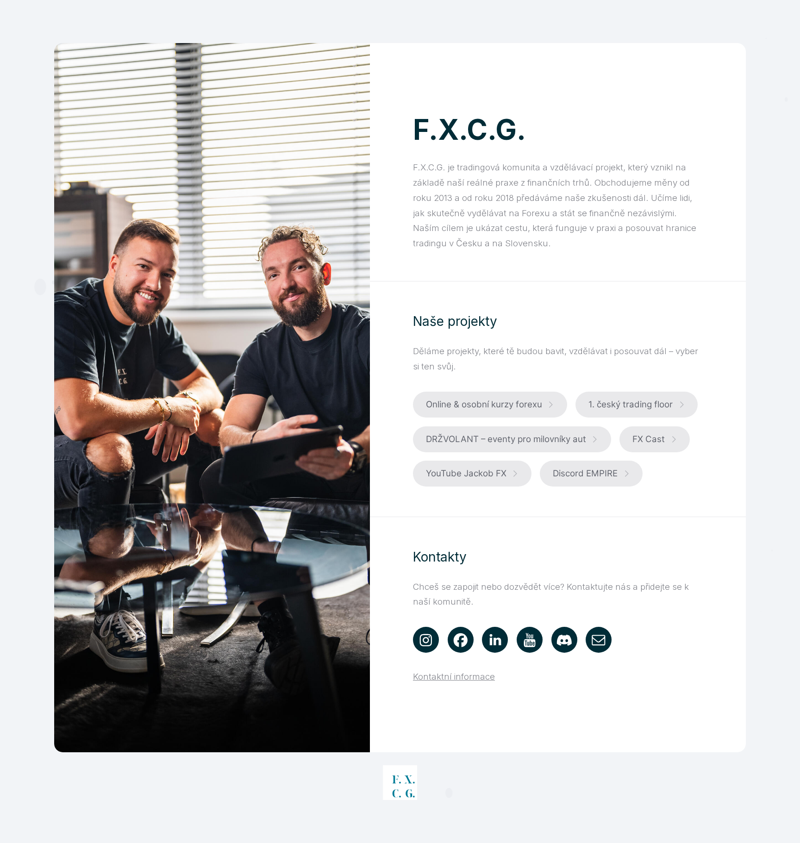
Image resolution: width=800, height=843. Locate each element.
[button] (490, 405)
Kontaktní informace (454, 676)
